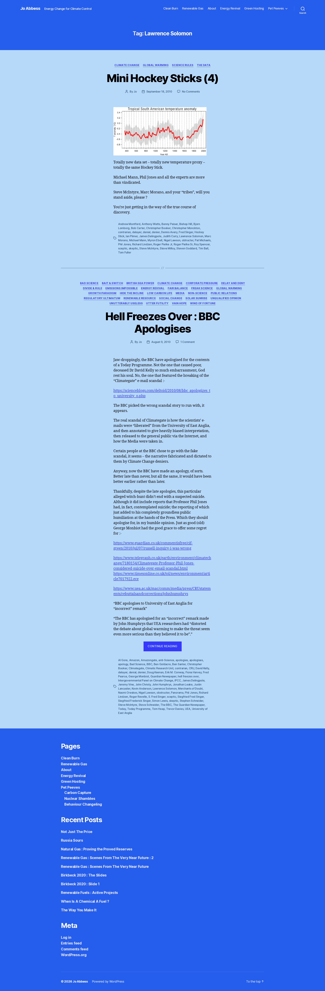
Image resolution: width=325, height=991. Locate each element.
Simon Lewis (160, 700)
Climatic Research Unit (159, 668)
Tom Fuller (124, 252)
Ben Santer (179, 664)
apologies (182, 660)
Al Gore (123, 660)
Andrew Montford (129, 224)
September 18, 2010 (159, 91)
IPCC (178, 680)
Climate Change (126, 65)
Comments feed (74, 949)
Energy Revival (230, 8)
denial (146, 232)
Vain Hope (179, 303)
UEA (187, 709)
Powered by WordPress (108, 981)
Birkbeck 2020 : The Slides (84, 875)
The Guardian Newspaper (189, 704)
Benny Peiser (169, 224)
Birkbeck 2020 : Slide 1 (80, 884)
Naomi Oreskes (127, 692)
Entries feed (71, 943)
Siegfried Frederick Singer (134, 700)
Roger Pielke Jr (162, 244)
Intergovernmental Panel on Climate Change (145, 680)
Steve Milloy (167, 248)
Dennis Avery (169, 232)
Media (180, 293)
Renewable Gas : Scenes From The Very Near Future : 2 (107, 858)
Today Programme (138, 709)
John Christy (143, 684)
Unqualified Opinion (226, 298)
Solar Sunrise (196, 298)
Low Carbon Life (159, 293)
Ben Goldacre (162, 664)
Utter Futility (157, 303)
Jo (135, 91)
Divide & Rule (92, 288)
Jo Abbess (30, 8)
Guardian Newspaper (163, 676)
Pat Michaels (203, 240)
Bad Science (89, 283)
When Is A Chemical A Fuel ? (85, 901)
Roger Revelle (138, 696)
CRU (191, 668)
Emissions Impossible (121, 288)
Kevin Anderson (141, 688)
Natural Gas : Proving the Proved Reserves (96, 849)
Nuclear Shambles (79, 798)
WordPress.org (74, 955)
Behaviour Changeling (83, 804)
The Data (204, 65)
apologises (196, 660)
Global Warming (156, 65)
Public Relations (224, 293)
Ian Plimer (132, 236)
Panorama (177, 692)
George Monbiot (138, 676)
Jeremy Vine (126, 684)
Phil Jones (124, 244)
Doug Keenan (155, 672)
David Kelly (202, 668)
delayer (137, 232)
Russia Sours (72, 840)
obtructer (187, 240)
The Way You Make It (78, 910)
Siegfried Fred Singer (191, 696)
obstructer (163, 692)
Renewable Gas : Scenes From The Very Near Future (105, 866)
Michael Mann (137, 240)
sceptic (122, 248)
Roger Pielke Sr (183, 244)
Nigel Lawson (172, 240)
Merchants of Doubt (190, 688)
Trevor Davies (175, 709)
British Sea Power (140, 283)
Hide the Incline (132, 293)
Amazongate (149, 660)
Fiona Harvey (194, 672)
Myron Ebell (155, 240)
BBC (149, 664)
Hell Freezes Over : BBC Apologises (162, 322)
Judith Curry (170, 236)
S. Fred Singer (157, 696)
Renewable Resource (140, 298)
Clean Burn (170, 8)
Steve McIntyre (148, 248)
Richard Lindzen (142, 244)
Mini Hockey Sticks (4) (162, 78)
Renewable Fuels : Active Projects (89, 893)
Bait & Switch (112, 283)
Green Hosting (254, 8)
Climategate (136, 668)
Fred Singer (186, 232)
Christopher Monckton (186, 228)
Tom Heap (158, 709)
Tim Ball (203, 248)
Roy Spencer (202, 244)
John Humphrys (161, 684)
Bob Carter (138, 228)
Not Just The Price (76, 832)
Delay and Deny (233, 283)
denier (156, 232)
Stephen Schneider (191, 700)
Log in (66, 937)
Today (122, 709)
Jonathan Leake (183, 684)
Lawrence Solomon (191, 236)
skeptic (133, 248)
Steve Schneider (149, 704)
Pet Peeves (276, 8)
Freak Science (202, 288)
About (212, 8)
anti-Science (166, 660)
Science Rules (182, 65)
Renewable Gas (192, 8)
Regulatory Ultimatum (102, 298)
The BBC (166, 704)
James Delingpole (150, 236)
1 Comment (187, 342)
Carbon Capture (77, 793)
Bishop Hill (185, 224)
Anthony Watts (151, 224)
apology (123, 664)
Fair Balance (178, 288)
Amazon (134, 660)
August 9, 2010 (160, 342)
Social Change (170, 298)
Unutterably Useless (126, 303)
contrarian (124, 232)
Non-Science (197, 293)
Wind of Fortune (202, 303)
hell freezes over (188, 676)
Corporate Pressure (202, 283)
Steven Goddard (186, 248)
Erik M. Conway (174, 672)
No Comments (191, 91)
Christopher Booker (158, 228)
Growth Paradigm (102, 293)
